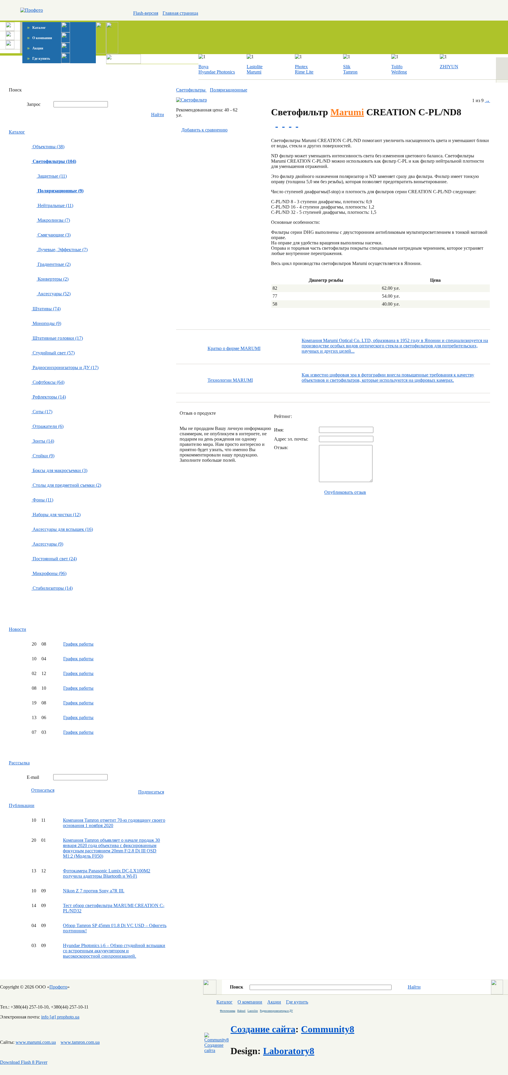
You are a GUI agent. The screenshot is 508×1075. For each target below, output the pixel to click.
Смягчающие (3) (53, 234)
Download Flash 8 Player (23, 1062)
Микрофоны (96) (48, 573)
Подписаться (151, 791)
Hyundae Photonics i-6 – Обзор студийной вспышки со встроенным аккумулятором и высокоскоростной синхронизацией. (114, 951)
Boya (203, 66)
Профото (58, 986)
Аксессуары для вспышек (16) (62, 529)
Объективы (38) (47, 146)
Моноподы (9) (46, 323)
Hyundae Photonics (216, 71)
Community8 (327, 1029)
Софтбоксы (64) (47, 382)
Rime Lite (304, 71)
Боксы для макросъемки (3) (59, 470)
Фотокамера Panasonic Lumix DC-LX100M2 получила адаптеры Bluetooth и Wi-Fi (106, 873)
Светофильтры (191, 89)
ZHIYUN (449, 66)
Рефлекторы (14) (48, 396)
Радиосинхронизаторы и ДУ (276, 1010)
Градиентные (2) (53, 264)
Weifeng (399, 71)
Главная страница (180, 13)
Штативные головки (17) (57, 338)
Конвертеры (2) (52, 278)
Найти (157, 114)
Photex (301, 66)
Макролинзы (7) (53, 220)
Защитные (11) (51, 176)
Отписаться (42, 790)
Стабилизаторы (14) (52, 588)
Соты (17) (41, 411)
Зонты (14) (42, 441)
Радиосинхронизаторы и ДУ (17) (64, 367)
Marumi (254, 71)
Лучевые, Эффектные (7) (62, 249)
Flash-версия (145, 13)
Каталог (36, 28)
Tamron (350, 71)
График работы (78, 643)
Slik (346, 66)
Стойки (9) (42, 455)
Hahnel (241, 1010)
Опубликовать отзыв (345, 492)
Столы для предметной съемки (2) (66, 485)
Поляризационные (228, 89)
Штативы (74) (46, 308)
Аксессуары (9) (47, 543)
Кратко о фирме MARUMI (234, 348)
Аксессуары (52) (53, 293)
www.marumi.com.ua (36, 1042)
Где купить (38, 58)
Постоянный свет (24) (54, 558)
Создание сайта (262, 1029)
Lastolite (255, 66)
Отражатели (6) (47, 426)
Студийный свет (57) (53, 352)
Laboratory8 (288, 1051)
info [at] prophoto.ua (60, 1016)
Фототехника (227, 1010)
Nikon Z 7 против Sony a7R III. (93, 890)
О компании (39, 38)
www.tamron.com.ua (80, 1042)
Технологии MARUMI (230, 380)
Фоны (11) (42, 499)
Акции (35, 48)
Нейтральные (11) (54, 205)
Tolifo (396, 66)
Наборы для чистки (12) (56, 514)
